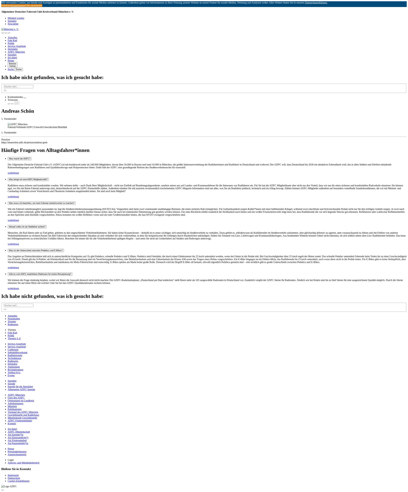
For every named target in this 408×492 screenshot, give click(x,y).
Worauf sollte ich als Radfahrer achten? (27, 227)
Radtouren (13, 324)
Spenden (12, 21)
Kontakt (12, 423)
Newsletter (13, 23)
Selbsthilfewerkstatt (17, 352)
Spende (11, 383)
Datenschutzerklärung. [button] (316, 2)
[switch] (25, 97)
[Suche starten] (5, 90)
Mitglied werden (16, 18)
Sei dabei (12, 57)
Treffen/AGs (14, 372)
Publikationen (15, 409)
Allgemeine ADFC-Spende (21, 389)
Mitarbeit (12, 406)
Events (11, 375)
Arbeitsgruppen (15, 403)
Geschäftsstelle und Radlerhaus (23, 415)
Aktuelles (12, 37)
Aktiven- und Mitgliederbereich (23, 462)
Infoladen (12, 364)
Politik (11, 43)
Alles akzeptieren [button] (33, 5)
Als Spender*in (15, 434)
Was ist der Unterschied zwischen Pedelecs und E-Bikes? (36, 250)
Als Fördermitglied (17, 440)
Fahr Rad (12, 40)
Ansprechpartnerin (17, 454)
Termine (12, 321)
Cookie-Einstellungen (18, 481)
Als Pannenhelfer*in (18, 443)
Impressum (13, 475)
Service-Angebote (17, 46)
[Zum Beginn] (2, 490)
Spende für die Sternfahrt (20, 386)
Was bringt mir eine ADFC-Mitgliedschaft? (28, 179)
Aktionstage (14, 366)
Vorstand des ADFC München (23, 412)
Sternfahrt (13, 49)
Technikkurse (14, 358)
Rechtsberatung (15, 369)
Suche (11, 69)
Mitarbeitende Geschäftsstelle (22, 417)
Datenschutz (14, 478)
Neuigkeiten (14, 318)
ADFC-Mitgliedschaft (19, 431)
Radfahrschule (15, 355)
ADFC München (16, 52)
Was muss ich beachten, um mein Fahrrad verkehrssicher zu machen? (41, 203)
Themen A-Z (14, 338)
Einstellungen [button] (18, 5)
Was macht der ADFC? (19, 158)
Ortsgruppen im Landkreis (21, 400)
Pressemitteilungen (17, 451)
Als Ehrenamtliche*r (18, 437)
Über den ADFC (16, 397)
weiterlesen (13, 172)
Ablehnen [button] (6, 5)
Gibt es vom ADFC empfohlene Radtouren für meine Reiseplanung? (40, 274)
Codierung (13, 349)
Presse (11, 60)
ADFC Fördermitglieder (20, 420)
